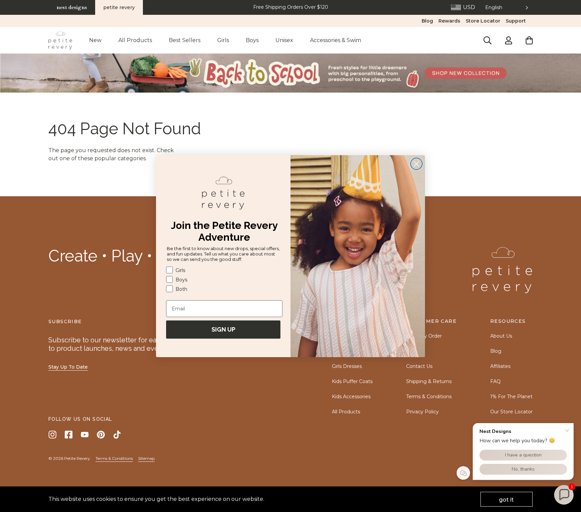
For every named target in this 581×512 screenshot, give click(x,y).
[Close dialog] (416, 164)
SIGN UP (223, 329)
